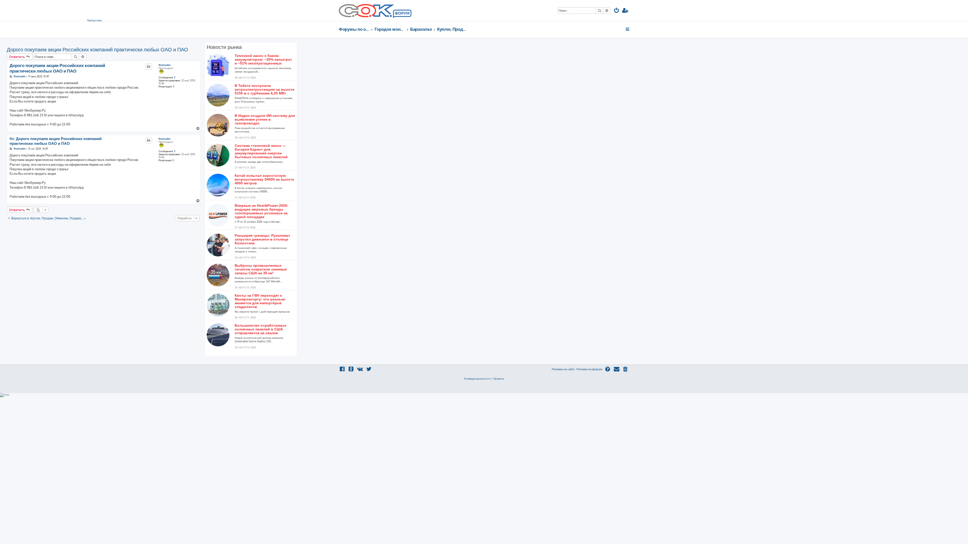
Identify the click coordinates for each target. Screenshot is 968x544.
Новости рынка (224, 47)
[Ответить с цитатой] (148, 66)
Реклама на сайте (563, 369)
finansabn (164, 64)
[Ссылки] (627, 29)
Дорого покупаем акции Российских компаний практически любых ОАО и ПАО (97, 49)
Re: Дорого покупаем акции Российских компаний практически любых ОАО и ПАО (56, 141)
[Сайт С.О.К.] (375, 11)
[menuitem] (616, 11)
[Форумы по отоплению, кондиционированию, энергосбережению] (401, 14)
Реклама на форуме (589, 369)
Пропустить (94, 20)
